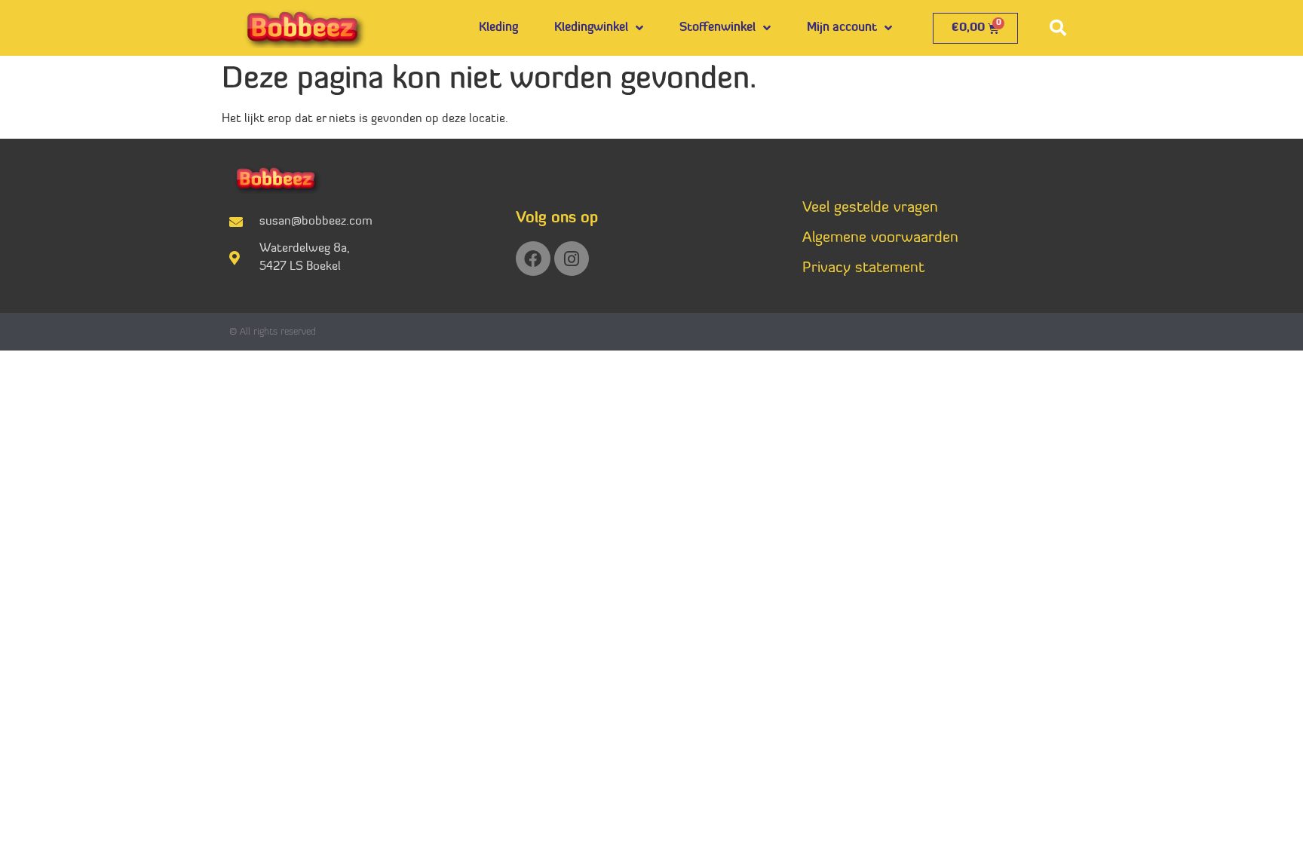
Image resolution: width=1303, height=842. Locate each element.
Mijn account (842, 28)
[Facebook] (533, 258)
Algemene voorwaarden (880, 238)
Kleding (498, 28)
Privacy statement (863, 268)
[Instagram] (571, 258)
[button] (1058, 28)
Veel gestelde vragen (870, 208)
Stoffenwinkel (717, 28)
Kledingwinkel (591, 28)
